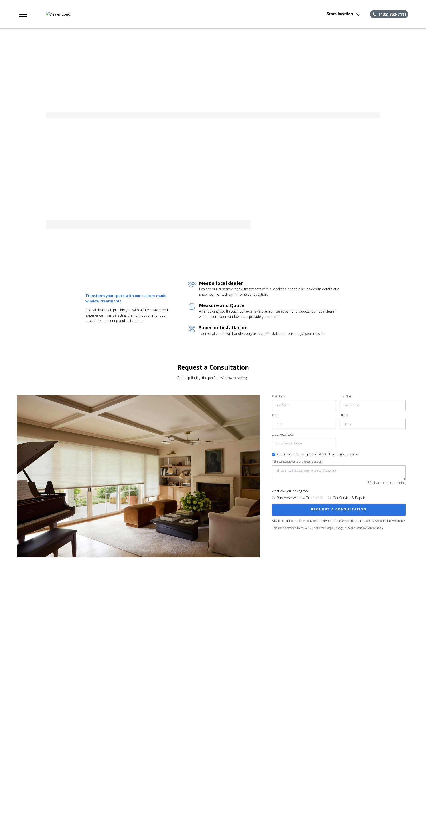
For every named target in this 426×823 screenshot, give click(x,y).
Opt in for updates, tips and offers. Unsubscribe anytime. (318, 454)
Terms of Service (366, 528)
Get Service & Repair (349, 497)
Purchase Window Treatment (300, 497)
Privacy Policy (342, 528)
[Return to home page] (109, 14)
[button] (23, 14)
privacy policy (397, 521)
